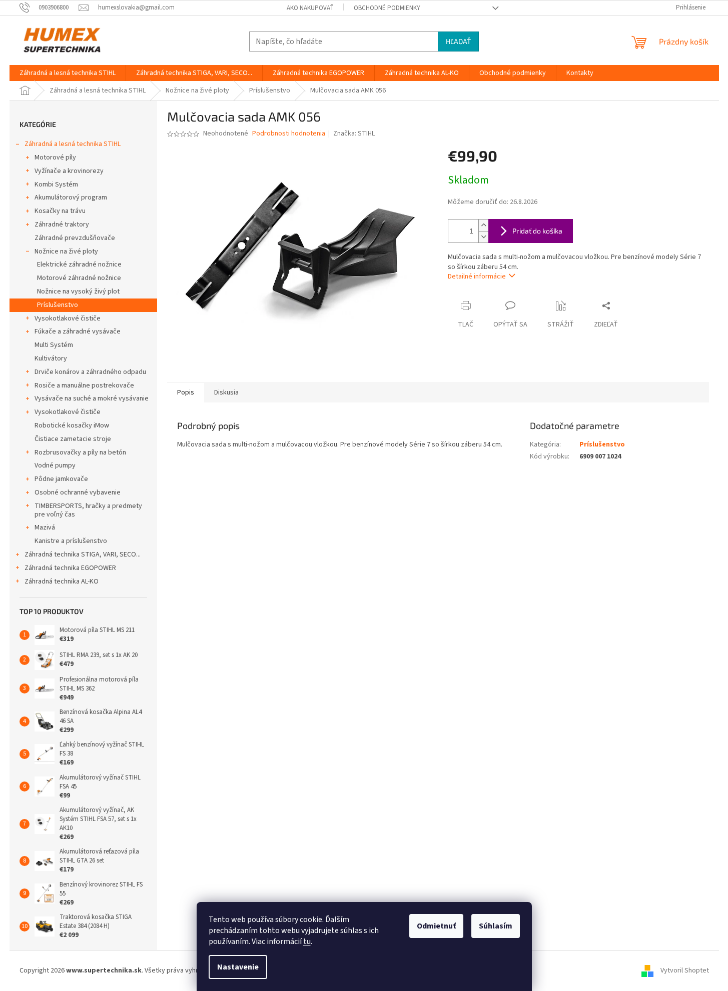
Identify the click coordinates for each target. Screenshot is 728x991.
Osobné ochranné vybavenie (78, 493)
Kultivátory (51, 359)
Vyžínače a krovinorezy (69, 171)
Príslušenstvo (57, 305)
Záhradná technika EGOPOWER (70, 568)
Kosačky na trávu (60, 211)
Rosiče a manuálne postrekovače (84, 385)
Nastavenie (238, 967)
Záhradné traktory (62, 225)
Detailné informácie (477, 277)
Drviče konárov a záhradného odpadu (90, 372)
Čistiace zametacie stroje (73, 439)
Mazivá (45, 527)
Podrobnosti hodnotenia (288, 133)
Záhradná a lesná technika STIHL (73, 144)
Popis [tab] (185, 393)
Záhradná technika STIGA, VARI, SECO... (83, 555)
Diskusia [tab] (226, 393)
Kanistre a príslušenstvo (71, 541)
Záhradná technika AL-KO (62, 581)
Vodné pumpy (55, 465)
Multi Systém (54, 345)
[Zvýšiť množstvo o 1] (483, 225)
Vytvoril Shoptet (684, 971)
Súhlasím (495, 926)
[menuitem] (68, 73)
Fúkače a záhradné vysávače (78, 331)
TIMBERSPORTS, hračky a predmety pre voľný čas (88, 510)
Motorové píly (55, 157)
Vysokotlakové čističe (68, 319)
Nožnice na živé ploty (66, 251)
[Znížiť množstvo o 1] (483, 236)
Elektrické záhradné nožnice (79, 265)
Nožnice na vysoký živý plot (78, 291)
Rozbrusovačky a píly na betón (80, 453)
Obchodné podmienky (387, 8)
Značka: (354, 133)
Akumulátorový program (71, 197)
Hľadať (458, 41)
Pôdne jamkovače (61, 479)
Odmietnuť (436, 926)
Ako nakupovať (310, 8)
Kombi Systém (56, 185)
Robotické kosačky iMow (72, 425)
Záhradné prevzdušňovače (75, 238)
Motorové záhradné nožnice (79, 278)
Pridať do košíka (537, 230)
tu (307, 941)
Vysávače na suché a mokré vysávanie (92, 399)
